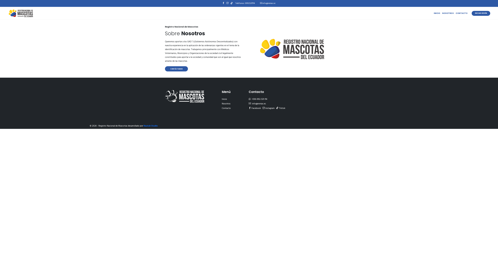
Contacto (462, 13)
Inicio (437, 13)
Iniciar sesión (481, 13)
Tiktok (281, 108)
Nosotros (448, 13)
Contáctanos (176, 69)
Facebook (256, 108)
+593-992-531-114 (259, 99)
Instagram (270, 108)
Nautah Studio (151, 126)
